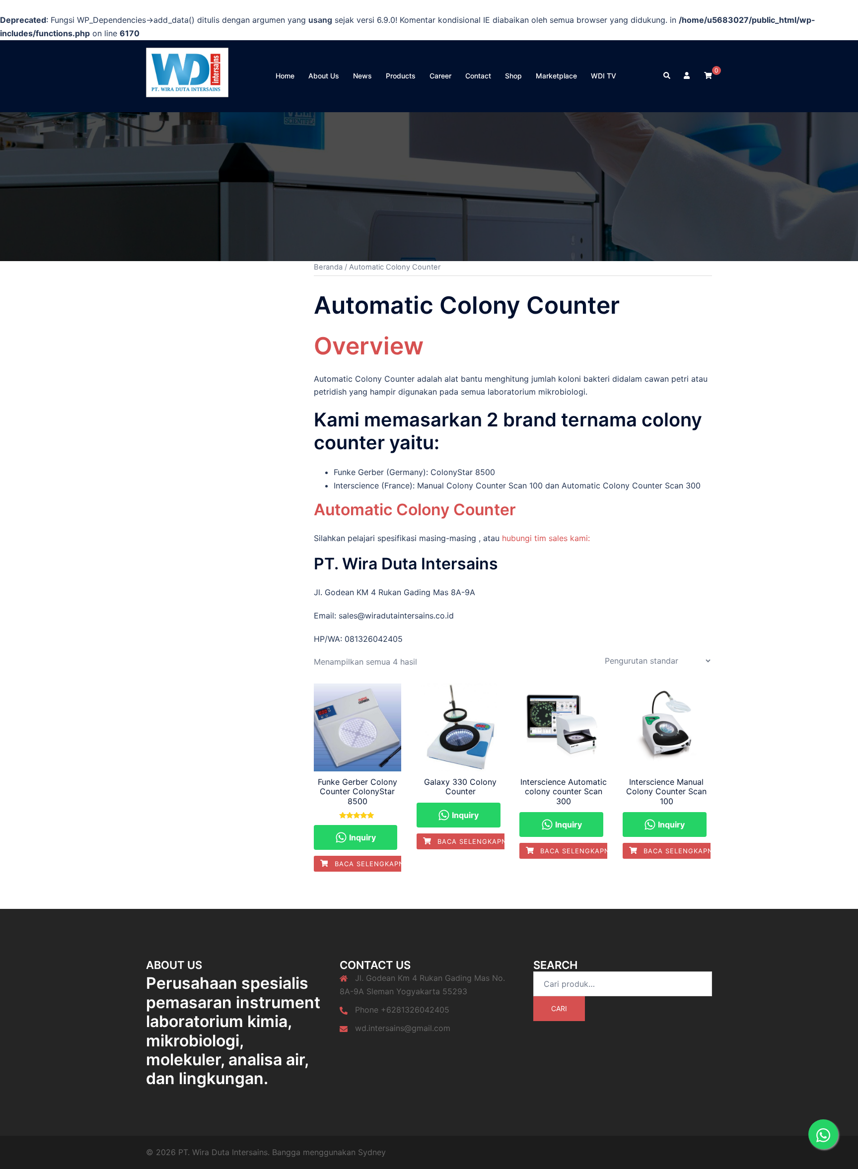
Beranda (328, 267)
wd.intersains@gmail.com (402, 1028)
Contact (478, 75)
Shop (513, 75)
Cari (559, 1008)
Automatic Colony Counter (415, 509)
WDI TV (603, 75)
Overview (369, 345)
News (362, 75)
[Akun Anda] (688, 76)
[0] (708, 75)
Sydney (372, 1152)
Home (285, 75)
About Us (323, 75)
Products (401, 75)
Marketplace (556, 75)
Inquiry (361, 837)
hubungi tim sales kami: (546, 538)
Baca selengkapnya (373, 864)
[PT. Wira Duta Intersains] (187, 75)
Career (440, 75)
